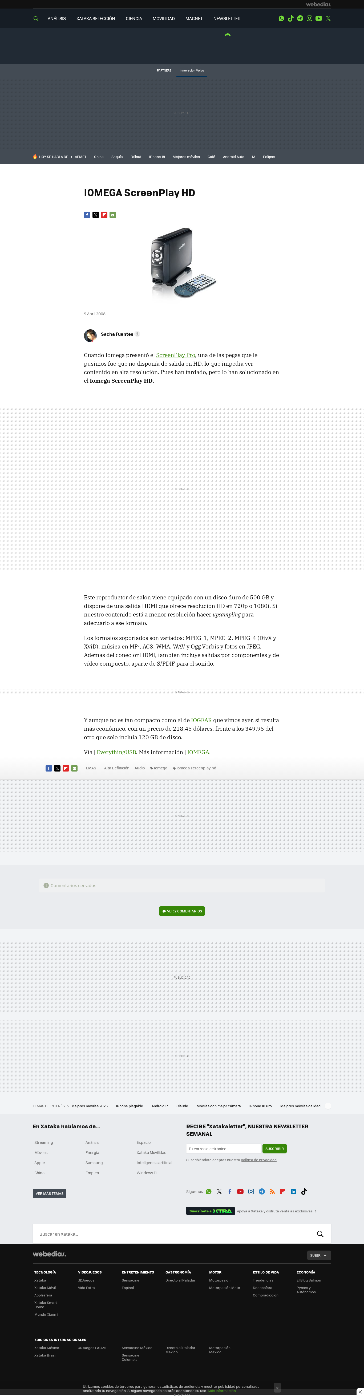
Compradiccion (265, 1295)
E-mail (113, 215)
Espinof (128, 1287)
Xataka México (46, 1347)
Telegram (300, 18)
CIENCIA (134, 18)
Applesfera (43, 1295)
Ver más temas (49, 1193)
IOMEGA (198, 752)
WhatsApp (281, 18)
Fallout (136, 156)
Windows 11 (147, 1172)
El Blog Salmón (309, 1280)
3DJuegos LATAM (92, 1347)
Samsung (94, 1162)
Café (211, 156)
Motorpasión (219, 1280)
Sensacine (130, 1280)
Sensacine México (137, 1347)
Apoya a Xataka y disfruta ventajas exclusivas (275, 1211)
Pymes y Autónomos (306, 1289)
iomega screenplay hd (196, 767)
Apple (39, 1162)
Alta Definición (117, 767)
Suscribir (274, 1148)
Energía (92, 1152)
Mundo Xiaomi (46, 1314)
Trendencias (263, 1280)
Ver (184, 910)
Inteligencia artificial (154, 1162)
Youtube (319, 18)
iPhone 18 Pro (261, 1105)
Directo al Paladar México (180, 1349)
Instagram (309, 18)
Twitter (328, 18)
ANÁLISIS (57, 18)
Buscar (320, 1234)
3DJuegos (86, 1280)
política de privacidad (259, 1159)
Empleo (92, 1172)
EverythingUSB (116, 752)
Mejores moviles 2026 (89, 1105)
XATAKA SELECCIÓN (95, 18)
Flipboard (104, 215)
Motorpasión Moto (224, 1287)
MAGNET (194, 18)
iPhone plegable (130, 1105)
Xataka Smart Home (45, 1304)
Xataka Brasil (45, 1355)
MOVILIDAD (164, 18)
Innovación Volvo (192, 70)
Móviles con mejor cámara (219, 1105)
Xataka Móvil (45, 1287)
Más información (222, 1390)
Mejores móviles (186, 156)
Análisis (92, 1142)
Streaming (43, 1142)
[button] (119, 334)
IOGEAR (201, 720)
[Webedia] (318, 4)
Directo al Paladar (180, 1280)
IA (253, 156)
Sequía (117, 156)
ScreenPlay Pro (175, 355)
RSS (272, 1190)
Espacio (144, 1142)
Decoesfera (262, 1287)
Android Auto (233, 156)
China (99, 156)
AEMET (80, 156)
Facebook (87, 215)
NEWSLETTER (227, 18)
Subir (315, 1255)
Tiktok (291, 18)
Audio (140, 767)
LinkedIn (293, 1190)
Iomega (160, 767)
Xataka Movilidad (152, 1152)
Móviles (41, 1152)
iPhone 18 (157, 156)
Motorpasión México (219, 1349)
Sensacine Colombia (130, 1357)
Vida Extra (86, 1287)
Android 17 (160, 1105)
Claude (182, 1105)
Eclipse (269, 156)
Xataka (40, 1280)
